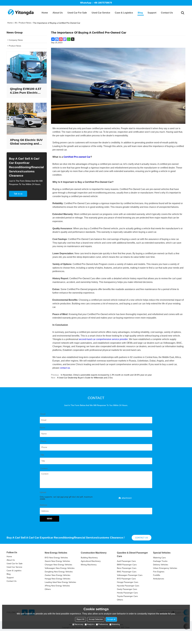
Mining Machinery (89, 564)
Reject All (80, 619)
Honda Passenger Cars (127, 593)
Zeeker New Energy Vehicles (57, 575)
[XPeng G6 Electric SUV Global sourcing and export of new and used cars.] (27, 119)
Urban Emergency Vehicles (165, 568)
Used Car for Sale (77, 13)
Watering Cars (159, 557)
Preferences (103, 624)
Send (49, 518)
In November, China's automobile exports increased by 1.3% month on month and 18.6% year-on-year (106, 375)
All (16, 23)
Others (48, 589)
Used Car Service (101, 13)
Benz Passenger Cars (126, 568)
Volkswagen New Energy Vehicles (59, 568)
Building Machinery (89, 557)
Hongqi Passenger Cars (127, 582)
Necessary (79, 624)
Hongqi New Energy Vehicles (57, 579)
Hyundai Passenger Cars (128, 586)
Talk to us (18, 194)
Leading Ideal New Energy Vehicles (60, 582)
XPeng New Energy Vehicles (57, 586)
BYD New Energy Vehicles (56, 557)
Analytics (91, 624)
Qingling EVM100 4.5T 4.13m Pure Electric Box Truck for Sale (25, 91)
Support (152, 13)
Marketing (116, 624)
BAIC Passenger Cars (126, 571)
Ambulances (158, 579)
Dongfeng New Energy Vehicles (59, 571)
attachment (127, 498)
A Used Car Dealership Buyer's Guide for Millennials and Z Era (85, 377)
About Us (58, 13)
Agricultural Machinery (91, 561)
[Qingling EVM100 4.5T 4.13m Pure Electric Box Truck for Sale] (27, 68)
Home (45, 13)
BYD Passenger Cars (126, 579)
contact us (65, 368)
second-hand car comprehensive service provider (103, 339)
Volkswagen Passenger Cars (129, 575)
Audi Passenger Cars (126, 561)
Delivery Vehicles (160, 564)
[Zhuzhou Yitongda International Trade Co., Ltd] (21, 12)
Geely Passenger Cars (127, 589)
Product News (25, 23)
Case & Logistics (124, 13)
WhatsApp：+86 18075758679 (96, 3)
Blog (140, 13)
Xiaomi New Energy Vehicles (57, 561)
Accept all (111, 619)
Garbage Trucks (160, 561)
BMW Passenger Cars (127, 564)
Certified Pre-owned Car (77, 157)
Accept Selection (96, 619)
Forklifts (156, 575)
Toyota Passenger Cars (127, 596)
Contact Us (167, 13)
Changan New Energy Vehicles (58, 564)
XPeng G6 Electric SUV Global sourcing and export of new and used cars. (26, 142)
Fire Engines (158, 571)
